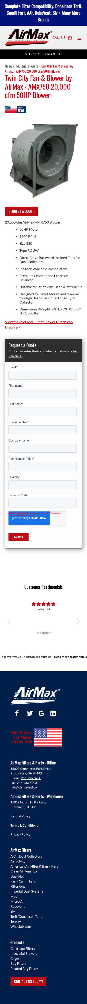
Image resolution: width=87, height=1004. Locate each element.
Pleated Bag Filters (24, 969)
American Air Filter (24, 866)
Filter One (17, 886)
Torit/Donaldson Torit (26, 916)
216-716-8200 (31, 778)
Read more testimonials (70, 657)
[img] (43, 604)
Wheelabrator (20, 926)
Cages (15, 959)
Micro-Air (17, 901)
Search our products (43, 54)
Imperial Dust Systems (27, 891)
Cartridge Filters (22, 949)
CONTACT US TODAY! (28, 981)
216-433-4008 (27, 782)
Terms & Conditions (24, 825)
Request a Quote (21, 211)
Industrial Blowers (26, 66)
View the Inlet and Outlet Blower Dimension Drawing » (39, 324)
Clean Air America (23, 871)
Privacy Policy (20, 834)
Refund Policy (20, 816)
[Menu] (79, 37)
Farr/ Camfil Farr (22, 881)
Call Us (58, 37)
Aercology (17, 861)
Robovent (17, 906)
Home (8, 66)
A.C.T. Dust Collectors (26, 856)
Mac (13, 896)
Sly (12, 911)
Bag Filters (50, 866)
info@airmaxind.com (24, 787)
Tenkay (15, 921)
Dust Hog (17, 876)
